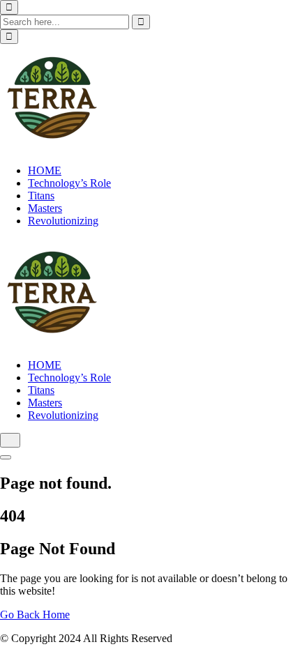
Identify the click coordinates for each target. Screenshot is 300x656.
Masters (45, 208)
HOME (44, 170)
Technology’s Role (69, 183)
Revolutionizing (63, 221)
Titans (41, 195)
